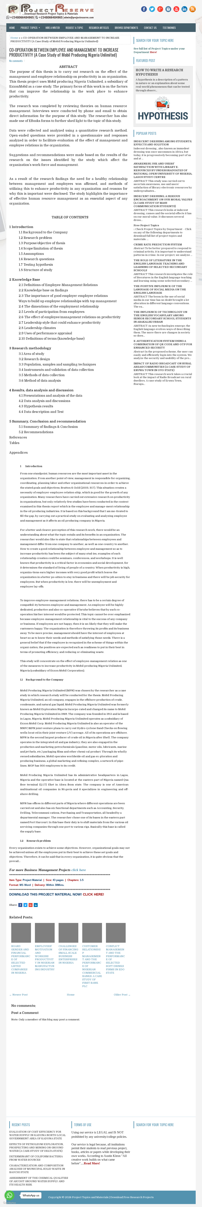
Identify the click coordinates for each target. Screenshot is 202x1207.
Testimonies (169, 28)
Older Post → (122, 994)
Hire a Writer (53, 28)
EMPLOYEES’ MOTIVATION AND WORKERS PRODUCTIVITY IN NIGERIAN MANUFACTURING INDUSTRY (45, 958)
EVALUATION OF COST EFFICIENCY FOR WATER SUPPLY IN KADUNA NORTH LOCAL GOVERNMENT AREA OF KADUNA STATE (37, 1135)
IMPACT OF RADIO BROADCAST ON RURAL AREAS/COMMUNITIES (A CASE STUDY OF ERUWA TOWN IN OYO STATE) (163, 367)
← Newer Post (18, 994)
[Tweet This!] (25, 905)
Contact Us (150, 28)
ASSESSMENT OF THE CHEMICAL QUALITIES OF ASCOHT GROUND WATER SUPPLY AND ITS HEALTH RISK (38, 1181)
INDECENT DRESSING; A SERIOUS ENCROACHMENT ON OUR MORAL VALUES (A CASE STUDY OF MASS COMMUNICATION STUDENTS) (163, 201)
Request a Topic (74, 28)
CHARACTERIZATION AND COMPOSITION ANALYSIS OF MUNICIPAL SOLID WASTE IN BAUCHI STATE (37, 1169)
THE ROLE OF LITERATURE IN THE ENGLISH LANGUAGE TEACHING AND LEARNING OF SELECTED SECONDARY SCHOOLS (160, 265)
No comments (16, 61)
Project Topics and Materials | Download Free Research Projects (113, 1197)
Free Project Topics (146, 225)
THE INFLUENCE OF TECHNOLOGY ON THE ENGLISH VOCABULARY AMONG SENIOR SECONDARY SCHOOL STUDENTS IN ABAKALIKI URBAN (162, 316)
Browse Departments (126, 28)
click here (78, 870)
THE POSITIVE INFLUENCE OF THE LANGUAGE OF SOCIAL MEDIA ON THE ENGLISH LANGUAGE (160, 289)
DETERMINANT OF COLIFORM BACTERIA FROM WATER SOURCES (36, 1158)
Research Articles (99, 28)
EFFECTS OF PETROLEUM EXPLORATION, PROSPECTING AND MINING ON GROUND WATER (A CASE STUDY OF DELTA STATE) (36, 1147)
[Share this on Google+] (31, 905)
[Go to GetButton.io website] (9, 1203)
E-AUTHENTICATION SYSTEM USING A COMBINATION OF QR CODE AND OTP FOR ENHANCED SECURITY (163, 344)
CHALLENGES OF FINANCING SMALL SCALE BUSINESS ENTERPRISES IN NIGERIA (68, 954)
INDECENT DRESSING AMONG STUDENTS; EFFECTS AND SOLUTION (163, 143)
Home (12, 28)
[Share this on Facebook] (20, 905)
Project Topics (30, 27)
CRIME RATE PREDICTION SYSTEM (158, 244)
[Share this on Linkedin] (36, 905)
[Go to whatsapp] (9, 1195)
